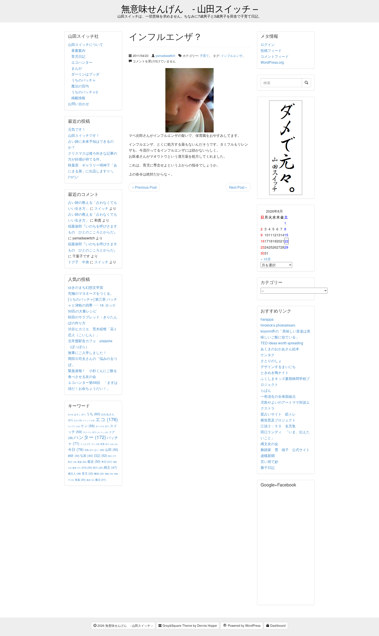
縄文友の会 (269, 443)
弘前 (86, 455)
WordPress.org (272, 62)
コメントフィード (275, 56)
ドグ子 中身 (78, 261)
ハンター (90, 437)
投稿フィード (271, 50)
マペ (95, 444)
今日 (76, 449)
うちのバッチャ (83, 80)
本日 (106, 461)
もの (78, 420)
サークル (102, 426)
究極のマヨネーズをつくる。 (91, 293)
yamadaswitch (165, 55)
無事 (76, 467)
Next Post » (238, 187)
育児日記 (78, 56)
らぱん (266, 390)
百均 (86, 467)
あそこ (79, 414)
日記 (100, 455)
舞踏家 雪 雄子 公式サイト (285, 449)
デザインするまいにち (278, 366)
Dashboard (277, 625)
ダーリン (102, 432)
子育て (204, 55)
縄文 (110, 467)
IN (70, 414)
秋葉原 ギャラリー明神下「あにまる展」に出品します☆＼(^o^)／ (92, 171)
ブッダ (85, 444)
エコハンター (81, 62)
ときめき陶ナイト (275, 372)
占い (99, 450)
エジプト (74, 426)
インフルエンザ (231, 55)
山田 (111, 449)
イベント (89, 420)
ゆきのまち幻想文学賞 (85, 287)
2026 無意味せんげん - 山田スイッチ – (125, 625)
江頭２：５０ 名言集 (278, 425)
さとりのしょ (271, 360)
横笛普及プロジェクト (278, 420)
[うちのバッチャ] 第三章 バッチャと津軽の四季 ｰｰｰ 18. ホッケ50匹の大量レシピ (92, 305)
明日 (112, 456)
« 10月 (266, 259)
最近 (93, 461)
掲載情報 (78, 97)
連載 (109, 473)
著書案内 (78, 50)
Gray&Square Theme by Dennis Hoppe (189, 625)
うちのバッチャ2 (84, 91)
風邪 (90, 480)
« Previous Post (144, 187)
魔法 (100, 479)
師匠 (73, 456)
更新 (81, 461)
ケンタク (268, 354)
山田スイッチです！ (84, 135)
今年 (114, 444)
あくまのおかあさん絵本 (280, 348)
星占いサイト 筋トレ (278, 414)
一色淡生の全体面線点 (278, 396)
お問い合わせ (78, 103)
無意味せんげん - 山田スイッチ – (189, 8)
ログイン (268, 44)
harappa (267, 319)
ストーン (89, 432)
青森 (80, 479)
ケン (88, 425)
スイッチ (101, 208)
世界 (104, 444)
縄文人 (74, 473)
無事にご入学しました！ (87, 352)
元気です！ (77, 129)
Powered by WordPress (244, 625)
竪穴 (98, 467)
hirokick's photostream (278, 325)
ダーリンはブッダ (85, 74)
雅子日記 (268, 467)
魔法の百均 (80, 86)
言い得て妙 (269, 461)
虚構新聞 (268, 455)
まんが (76, 68)
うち (93, 413)
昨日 (72, 461)
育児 (87, 473)
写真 (88, 450)
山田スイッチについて (85, 44)
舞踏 (99, 473)
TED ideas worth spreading (282, 342)
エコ (106, 419)
